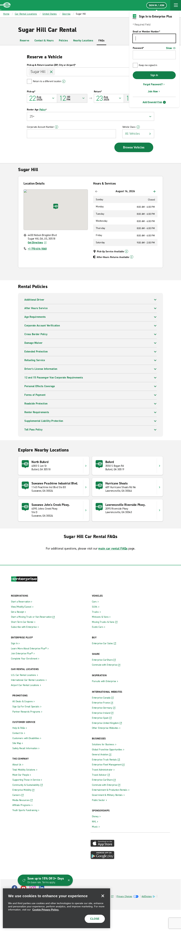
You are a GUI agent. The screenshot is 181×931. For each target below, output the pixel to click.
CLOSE (94, 918)
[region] (56, 908)
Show (169, 48)
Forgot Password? (153, 84)
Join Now (153, 91)
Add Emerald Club (152, 102)
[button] (175, 5)
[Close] (103, 896)
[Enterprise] (5, 5)
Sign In (154, 75)
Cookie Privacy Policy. (45, 909)
